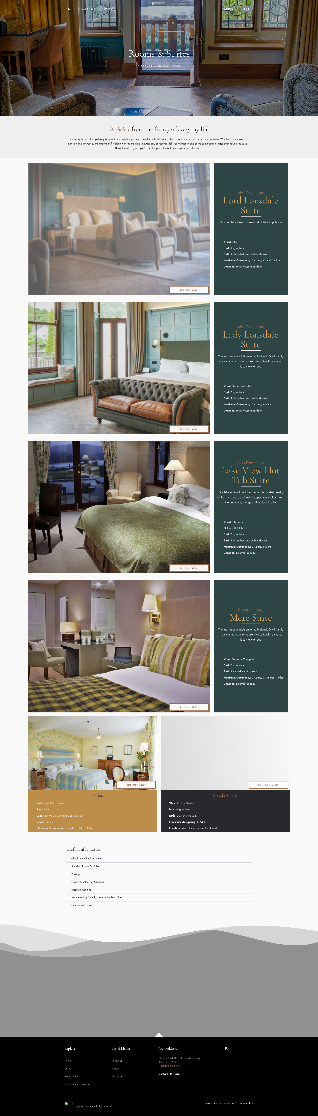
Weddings (110, 9)
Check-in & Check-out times (86, 858)
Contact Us (164, 1073)
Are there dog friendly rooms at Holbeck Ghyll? (98, 897)
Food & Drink (88, 9)
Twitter (115, 1069)
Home (68, 1061)
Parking (75, 874)
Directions (175, 1073)
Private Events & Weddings (79, 1085)
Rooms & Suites (73, 1077)
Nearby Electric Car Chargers (87, 882)
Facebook (117, 1061)
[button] (159, 859)
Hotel (68, 9)
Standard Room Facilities (85, 866)
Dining (68, 1069)
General (229, 8)
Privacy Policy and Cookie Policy (233, 1103)
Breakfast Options (81, 890)
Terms (207, 1103)
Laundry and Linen (81, 905)
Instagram (117, 1077)
